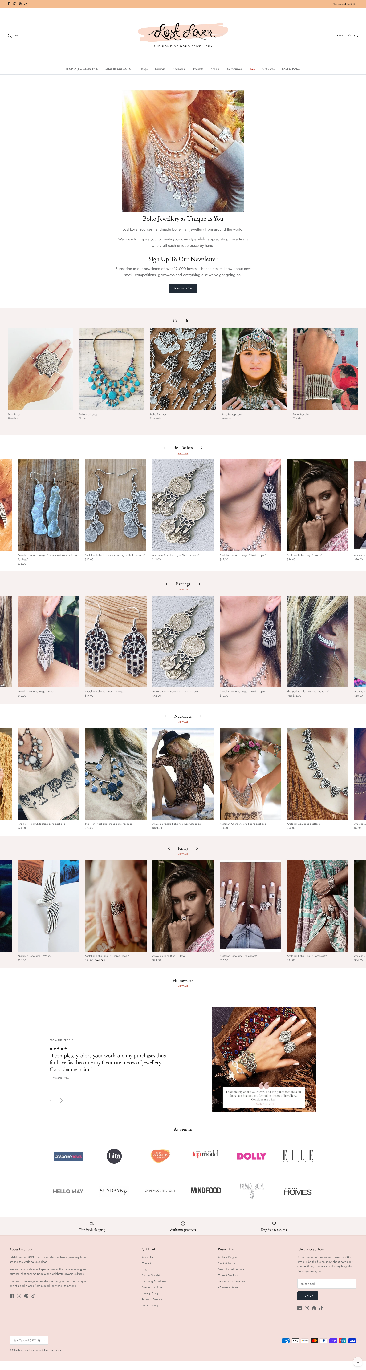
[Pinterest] (20, 3)
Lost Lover (23, 1350)
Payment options (152, 1287)
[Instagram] (14, 3)
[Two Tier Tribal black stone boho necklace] (115, 774)
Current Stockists (228, 1275)
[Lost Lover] (183, 35)
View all (183, 453)
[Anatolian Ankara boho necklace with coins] (183, 774)
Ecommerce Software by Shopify (45, 1350)
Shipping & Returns (154, 1281)
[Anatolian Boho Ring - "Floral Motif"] (317, 906)
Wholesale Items (228, 1287)
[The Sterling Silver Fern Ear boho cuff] (317, 641)
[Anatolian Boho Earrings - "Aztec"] (48, 641)
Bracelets (197, 69)
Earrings (160, 69)
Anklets (215, 69)
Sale (252, 69)
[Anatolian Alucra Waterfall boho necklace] (250, 774)
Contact (146, 1263)
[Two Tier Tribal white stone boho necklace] (48, 774)
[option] (183, 1059)
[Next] (61, 1100)
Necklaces (179, 69)
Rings (144, 69)
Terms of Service (152, 1299)
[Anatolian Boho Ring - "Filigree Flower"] (115, 906)
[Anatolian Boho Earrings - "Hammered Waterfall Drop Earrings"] (48, 505)
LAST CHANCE (291, 69)
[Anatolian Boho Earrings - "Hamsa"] (115, 641)
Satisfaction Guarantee (231, 1281)
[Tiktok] (25, 3)
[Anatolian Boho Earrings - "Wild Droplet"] (250, 505)
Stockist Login (226, 1263)
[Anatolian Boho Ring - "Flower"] (317, 505)
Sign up (307, 1296)
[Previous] (51, 1100)
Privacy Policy (150, 1293)
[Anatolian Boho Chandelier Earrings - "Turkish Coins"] (115, 505)
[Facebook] (9, 3)
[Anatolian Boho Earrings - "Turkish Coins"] (183, 505)
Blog (144, 1269)
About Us (147, 1257)
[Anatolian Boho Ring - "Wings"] (48, 906)
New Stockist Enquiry (231, 1269)
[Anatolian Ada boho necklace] (317, 774)
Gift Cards (268, 69)
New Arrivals (234, 69)
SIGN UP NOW (183, 288)
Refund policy (150, 1305)
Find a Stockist (151, 1275)
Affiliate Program (228, 1257)
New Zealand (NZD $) (344, 4)
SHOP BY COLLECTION (119, 69)
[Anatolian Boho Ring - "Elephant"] (250, 906)
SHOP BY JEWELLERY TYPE (82, 69)
